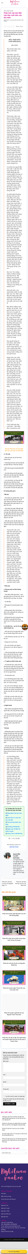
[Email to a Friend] (15, 838)
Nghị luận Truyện (8, 10)
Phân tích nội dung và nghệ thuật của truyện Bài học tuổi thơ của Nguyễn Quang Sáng (14, 1124)
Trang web (6, 1089)
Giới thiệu (3, 1193)
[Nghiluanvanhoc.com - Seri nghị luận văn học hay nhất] (15, 2)
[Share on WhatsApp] (9, 838)
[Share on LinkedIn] (18, 838)
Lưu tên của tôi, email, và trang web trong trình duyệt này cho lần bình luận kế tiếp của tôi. (14, 1098)
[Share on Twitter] (13, 838)
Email (5, 1082)
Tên (4, 1074)
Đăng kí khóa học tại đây (7, 1231)
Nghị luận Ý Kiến (5, 1211)
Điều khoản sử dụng (6, 1196)
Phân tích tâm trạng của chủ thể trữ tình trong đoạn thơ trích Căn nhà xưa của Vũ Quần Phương (14, 1140)
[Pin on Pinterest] (17, 838)
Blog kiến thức (4, 1216)
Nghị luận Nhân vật (6, 1213)
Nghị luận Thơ (4, 1205)
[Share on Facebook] (11, 838)
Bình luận (6, 1061)
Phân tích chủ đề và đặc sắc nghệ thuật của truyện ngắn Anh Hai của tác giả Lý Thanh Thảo (14, 1039)
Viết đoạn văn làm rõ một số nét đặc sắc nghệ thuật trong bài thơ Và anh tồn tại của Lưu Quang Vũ (14, 1118)
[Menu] (2, 3)
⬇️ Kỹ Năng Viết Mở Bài (13, 826)
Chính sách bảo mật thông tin (8, 1199)
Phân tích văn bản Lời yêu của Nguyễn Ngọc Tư (7, 883)
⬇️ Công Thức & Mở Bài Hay (14, 833)
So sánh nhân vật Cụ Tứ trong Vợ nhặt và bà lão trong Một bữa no (14, 1134)
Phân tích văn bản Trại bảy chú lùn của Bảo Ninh (20, 883)
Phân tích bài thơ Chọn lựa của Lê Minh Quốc (13, 1129)
